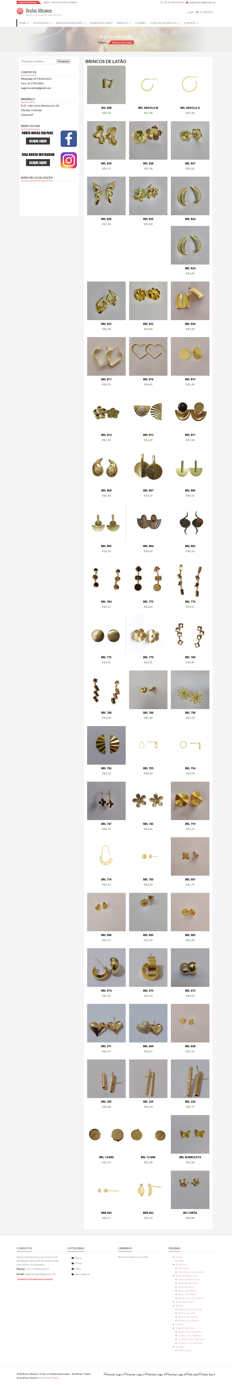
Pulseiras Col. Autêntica (190, 1342)
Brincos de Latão (186, 1313)
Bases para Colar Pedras (191, 1298)
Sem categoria (82, 1274)
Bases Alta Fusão (101, 22)
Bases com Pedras (187, 1294)
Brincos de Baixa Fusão (190, 1309)
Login (190, 12)
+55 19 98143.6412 (173, 2)
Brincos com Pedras (188, 1320)
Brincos (122, 22)
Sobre (181, 1260)
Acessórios (41, 22)
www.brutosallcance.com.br (35, 1279)
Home (22, 22)
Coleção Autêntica (163, 22)
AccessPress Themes (48, 1377)
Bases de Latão (186, 1286)
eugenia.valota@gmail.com (202, 2)
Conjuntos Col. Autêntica (191, 1339)
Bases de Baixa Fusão (69, 22)
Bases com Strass (187, 1290)
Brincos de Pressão (188, 1316)
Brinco (78, 1263)
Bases (78, 1257)
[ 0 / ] (205, 12)
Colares (140, 22)
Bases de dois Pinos (188, 1283)
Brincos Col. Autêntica (189, 1331)
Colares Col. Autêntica (189, 1335)
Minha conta (184, 1350)
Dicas (78, 1268)
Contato (190, 22)
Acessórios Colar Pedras (191, 1271)
